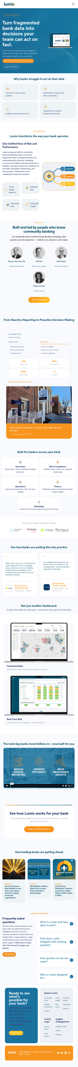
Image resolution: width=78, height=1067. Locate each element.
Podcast (58, 1035)
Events (58, 1030)
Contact (47, 1011)
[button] (73, 4)
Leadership (67, 1004)
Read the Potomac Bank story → (20, 382)
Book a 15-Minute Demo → (39, 829)
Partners (66, 1008)
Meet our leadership (39, 300)
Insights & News (61, 1026)
